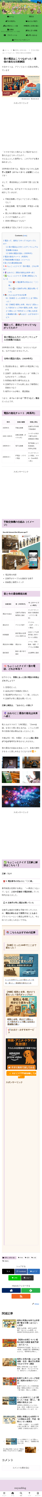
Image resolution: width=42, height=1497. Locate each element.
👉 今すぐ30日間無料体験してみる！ (22, 1074)
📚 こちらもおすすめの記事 (14, 295)
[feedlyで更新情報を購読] (30, 1290)
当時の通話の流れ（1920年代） (19, 253)
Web (21, 1257)
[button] (27, 1277)
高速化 (6, 1261)
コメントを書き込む (21, 1468)
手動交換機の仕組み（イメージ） (17, 260)
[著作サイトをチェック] (11, 1290)
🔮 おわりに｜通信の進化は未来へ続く (19, 272)
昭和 (28, 1257)
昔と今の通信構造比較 (12, 263)
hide (25, 236)
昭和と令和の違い (10, 1257)
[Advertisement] (21, 126)
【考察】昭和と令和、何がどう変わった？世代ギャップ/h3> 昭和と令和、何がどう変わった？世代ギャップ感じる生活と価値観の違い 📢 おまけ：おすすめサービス (22, 311)
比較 (34, 1257)
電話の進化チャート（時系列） (16, 257)
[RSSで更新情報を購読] (21, 1296)
